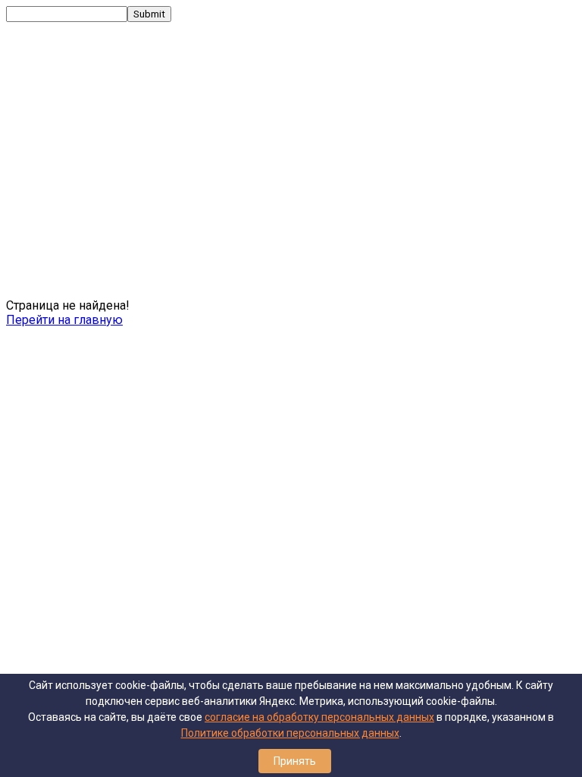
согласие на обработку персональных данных (319, 717)
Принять (295, 761)
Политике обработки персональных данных (290, 733)
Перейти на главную (64, 320)
